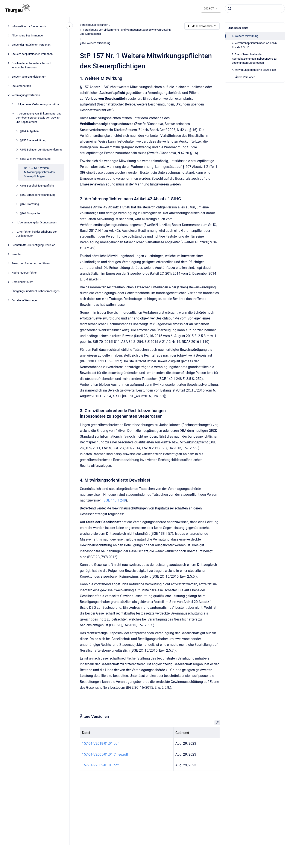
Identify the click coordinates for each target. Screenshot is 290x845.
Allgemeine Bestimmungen (28, 35)
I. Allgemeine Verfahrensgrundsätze (37, 104)
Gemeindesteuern (22, 282)
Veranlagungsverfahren (26, 95)
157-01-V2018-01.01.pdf (100, 743)
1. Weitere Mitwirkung (245, 36)
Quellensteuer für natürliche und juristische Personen (31, 65)
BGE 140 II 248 (114, 500)
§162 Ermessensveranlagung (37, 194)
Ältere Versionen (245, 77)
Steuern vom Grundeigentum (29, 76)
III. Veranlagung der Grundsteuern (36, 222)
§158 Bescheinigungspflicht (37, 185)
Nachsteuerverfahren (24, 272)
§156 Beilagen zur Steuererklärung (41, 149)
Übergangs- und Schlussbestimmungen (35, 291)
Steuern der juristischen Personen (32, 54)
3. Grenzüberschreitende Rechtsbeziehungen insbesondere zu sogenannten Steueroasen (254, 58)
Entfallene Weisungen (25, 300)
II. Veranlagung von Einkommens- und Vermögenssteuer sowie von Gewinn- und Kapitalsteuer (38, 118)
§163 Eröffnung (29, 204)
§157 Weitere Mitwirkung (35, 158)
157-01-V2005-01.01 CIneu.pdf (105, 754)
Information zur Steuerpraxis (29, 26)
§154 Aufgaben (29, 131)
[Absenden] (229, 8)
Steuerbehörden (21, 85)
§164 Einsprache (30, 213)
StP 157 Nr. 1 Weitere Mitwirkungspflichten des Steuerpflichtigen (39, 172)
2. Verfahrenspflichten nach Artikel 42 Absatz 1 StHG (254, 45)
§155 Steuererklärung (33, 140)
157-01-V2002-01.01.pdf (100, 765)
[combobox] (255, 9)
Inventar (16, 254)
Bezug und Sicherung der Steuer (31, 263)
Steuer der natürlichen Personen (31, 45)
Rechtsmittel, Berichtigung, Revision (33, 245)
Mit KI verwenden (202, 26)
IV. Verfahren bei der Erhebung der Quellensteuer (36, 234)
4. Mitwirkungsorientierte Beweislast (254, 69)
